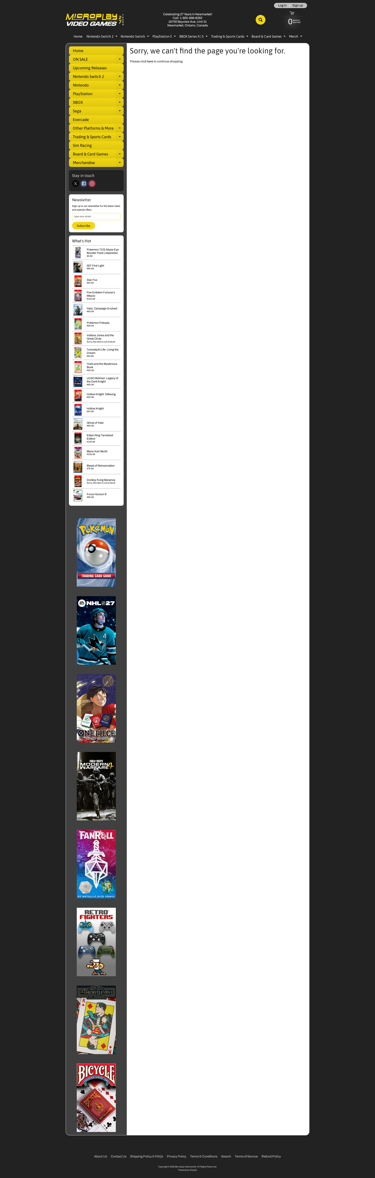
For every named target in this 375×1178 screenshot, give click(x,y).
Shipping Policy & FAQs (146, 1156)
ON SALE (98, 60)
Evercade (81, 119)
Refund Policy (271, 1156)
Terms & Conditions (203, 1156)
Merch (296, 37)
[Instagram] (92, 183)
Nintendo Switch (135, 37)
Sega (98, 112)
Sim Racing (82, 145)
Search (226, 1156)
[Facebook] (83, 183)
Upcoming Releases (90, 68)
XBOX (98, 103)
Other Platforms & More (98, 129)
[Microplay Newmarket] (95, 20)
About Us (100, 1156)
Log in (282, 5)
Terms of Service (246, 1156)
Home (78, 36)
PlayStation (98, 94)
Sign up (297, 5)
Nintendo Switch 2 (102, 37)
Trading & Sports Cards (230, 37)
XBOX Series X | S (194, 37)
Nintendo (98, 86)
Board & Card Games (269, 37)
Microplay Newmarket (185, 1166)
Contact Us (118, 1156)
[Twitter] (75, 183)
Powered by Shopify (187, 1170)
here (150, 61)
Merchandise (98, 163)
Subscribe (83, 225)
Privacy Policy (176, 1156)
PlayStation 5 (165, 37)
